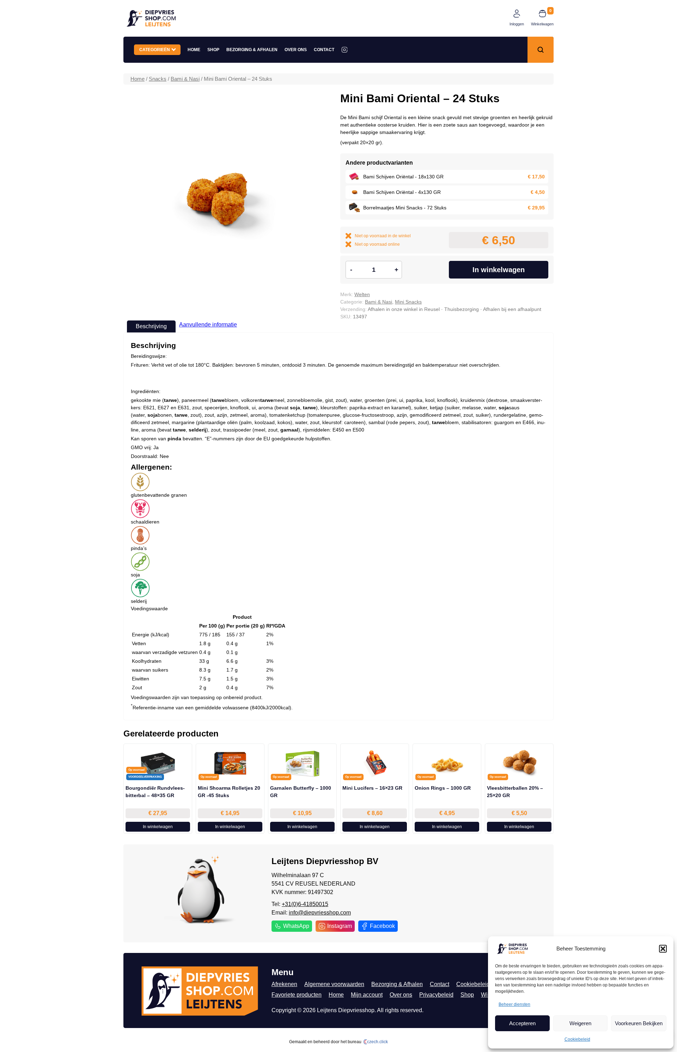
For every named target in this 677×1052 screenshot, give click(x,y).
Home (194, 49)
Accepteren (522, 1023)
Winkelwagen (542, 24)
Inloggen (517, 24)
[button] (662, 948)
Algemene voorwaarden (334, 984)
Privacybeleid (436, 995)
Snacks (157, 79)
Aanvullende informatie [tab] (208, 325)
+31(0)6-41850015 (305, 904)
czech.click (377, 1041)
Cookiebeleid (577, 1039)
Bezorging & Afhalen (251, 49)
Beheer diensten (514, 1004)
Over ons (296, 49)
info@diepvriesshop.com (320, 913)
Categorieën (155, 49)
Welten (362, 294)
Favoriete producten (297, 995)
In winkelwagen (498, 270)
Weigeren (580, 1023)
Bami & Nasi (185, 79)
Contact (324, 49)
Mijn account (367, 995)
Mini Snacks (408, 302)
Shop (213, 49)
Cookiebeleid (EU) (479, 984)
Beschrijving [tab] (151, 326)
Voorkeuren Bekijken (639, 1023)
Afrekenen (284, 984)
